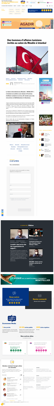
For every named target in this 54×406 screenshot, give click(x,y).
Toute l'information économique (10, 2)
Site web (11, 194)
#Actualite (11, 9)
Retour (5, 400)
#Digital (10, 13)
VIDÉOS (37, 375)
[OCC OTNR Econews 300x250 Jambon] (45, 120)
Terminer (19, 400)
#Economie (18, 9)
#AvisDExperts (23, 242)
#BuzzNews (30, 78)
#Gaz (23, 11)
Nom (11, 185)
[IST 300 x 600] (45, 91)
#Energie (18, 11)
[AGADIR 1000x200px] (27, 23)
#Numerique (11, 11)
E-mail (11, 189)
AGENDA (37, 367)
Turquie (12, 105)
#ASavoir (8, 78)
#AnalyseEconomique (21, 78)
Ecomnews (32, 2)
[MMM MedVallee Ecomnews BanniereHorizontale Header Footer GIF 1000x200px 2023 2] (27, 279)
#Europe (23, 9)
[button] (31, 6)
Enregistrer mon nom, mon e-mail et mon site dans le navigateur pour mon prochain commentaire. (20, 199)
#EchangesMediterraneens (22, 146)
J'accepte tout (12, 400)
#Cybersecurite (17, 13)
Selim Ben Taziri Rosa (18, 82)
